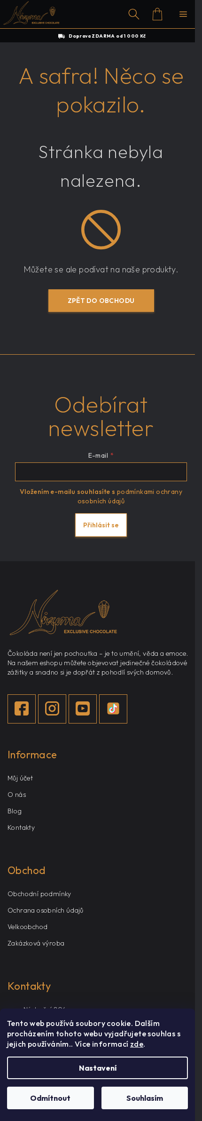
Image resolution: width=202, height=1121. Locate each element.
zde (136, 1044)
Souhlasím (144, 1098)
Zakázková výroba (36, 943)
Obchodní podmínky (39, 894)
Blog (15, 811)
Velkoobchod (27, 926)
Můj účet (20, 778)
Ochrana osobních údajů (46, 910)
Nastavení (98, 1068)
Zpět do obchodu (101, 300)
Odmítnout (50, 1098)
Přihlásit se (101, 525)
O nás (17, 794)
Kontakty (21, 827)
